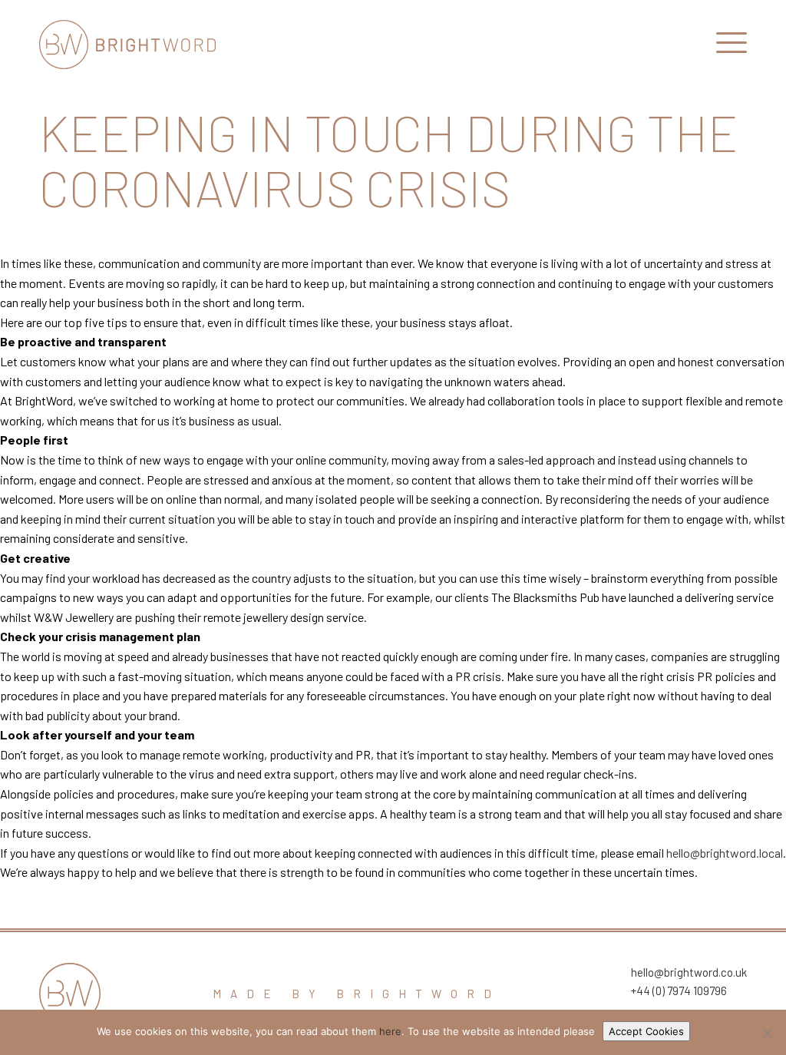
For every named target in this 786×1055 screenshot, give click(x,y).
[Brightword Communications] (127, 44)
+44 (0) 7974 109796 (679, 990)
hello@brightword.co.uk (689, 972)
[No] (766, 1032)
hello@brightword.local (724, 852)
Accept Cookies (646, 1031)
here (390, 1031)
